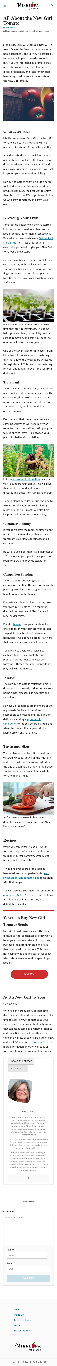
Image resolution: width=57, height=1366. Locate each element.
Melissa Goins (10, 27)
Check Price (29, 974)
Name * (11, 1249)
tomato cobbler (14, 895)
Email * (11, 1263)
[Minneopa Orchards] (28, 6)
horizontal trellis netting (26, 479)
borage (17, 624)
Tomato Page (40, 1042)
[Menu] (4, 6)
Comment (9, 1211)
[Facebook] (28, 1178)
